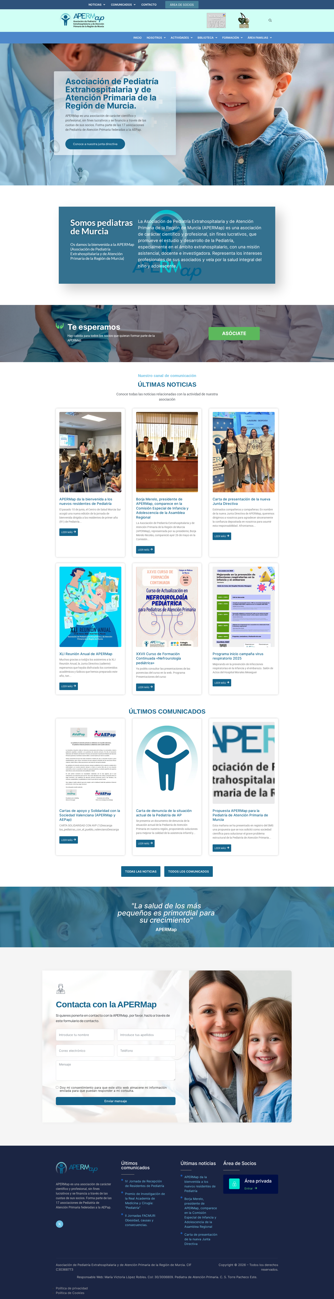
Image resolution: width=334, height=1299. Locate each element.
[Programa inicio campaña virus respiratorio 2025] (244, 607)
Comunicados (121, 4)
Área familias (258, 37)
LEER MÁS (67, 532)
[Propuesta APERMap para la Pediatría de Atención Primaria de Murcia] (244, 763)
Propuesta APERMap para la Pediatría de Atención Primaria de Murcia (240, 815)
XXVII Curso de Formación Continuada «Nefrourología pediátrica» (158, 658)
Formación (230, 37)
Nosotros (154, 37)
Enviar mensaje (115, 1101)
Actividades (180, 37)
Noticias (95, 4)
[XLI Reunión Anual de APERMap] (90, 607)
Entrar (249, 1188)
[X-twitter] (59, 1224)
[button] (97, 4)
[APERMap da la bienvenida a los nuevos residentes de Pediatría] (90, 452)
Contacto (149, 4)
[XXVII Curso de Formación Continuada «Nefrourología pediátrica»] (167, 607)
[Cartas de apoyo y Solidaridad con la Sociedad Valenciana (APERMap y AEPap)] (90, 763)
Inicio (137, 37)
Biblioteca (206, 37)
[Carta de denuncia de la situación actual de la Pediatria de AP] (167, 763)
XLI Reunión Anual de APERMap (85, 654)
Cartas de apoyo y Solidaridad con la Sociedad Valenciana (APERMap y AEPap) (89, 815)
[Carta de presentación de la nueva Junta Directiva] (244, 452)
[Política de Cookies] (167, 1290)
